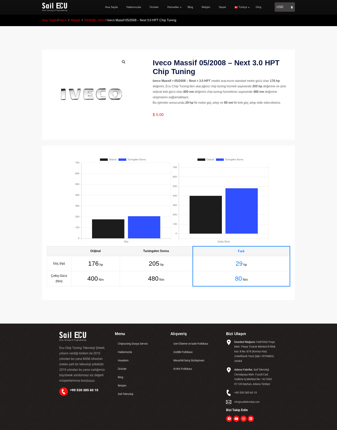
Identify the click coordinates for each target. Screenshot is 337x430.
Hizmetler (173, 7)
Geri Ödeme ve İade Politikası (190, 343)
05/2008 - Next (94, 20)
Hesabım (123, 360)
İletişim (206, 7)
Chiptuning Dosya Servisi (133, 343)
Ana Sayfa (111, 7)
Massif (75, 20)
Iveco (63, 20)
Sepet (222, 7)
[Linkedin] (251, 419)
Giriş (258, 7)
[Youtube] (236, 419)
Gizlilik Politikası (182, 352)
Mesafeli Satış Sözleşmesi (188, 360)
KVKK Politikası (182, 368)
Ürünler (154, 7)
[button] (123, 61)
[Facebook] (229, 419)
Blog (190, 7)
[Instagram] (243, 419)
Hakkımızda (133, 7)
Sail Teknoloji (125, 393)
